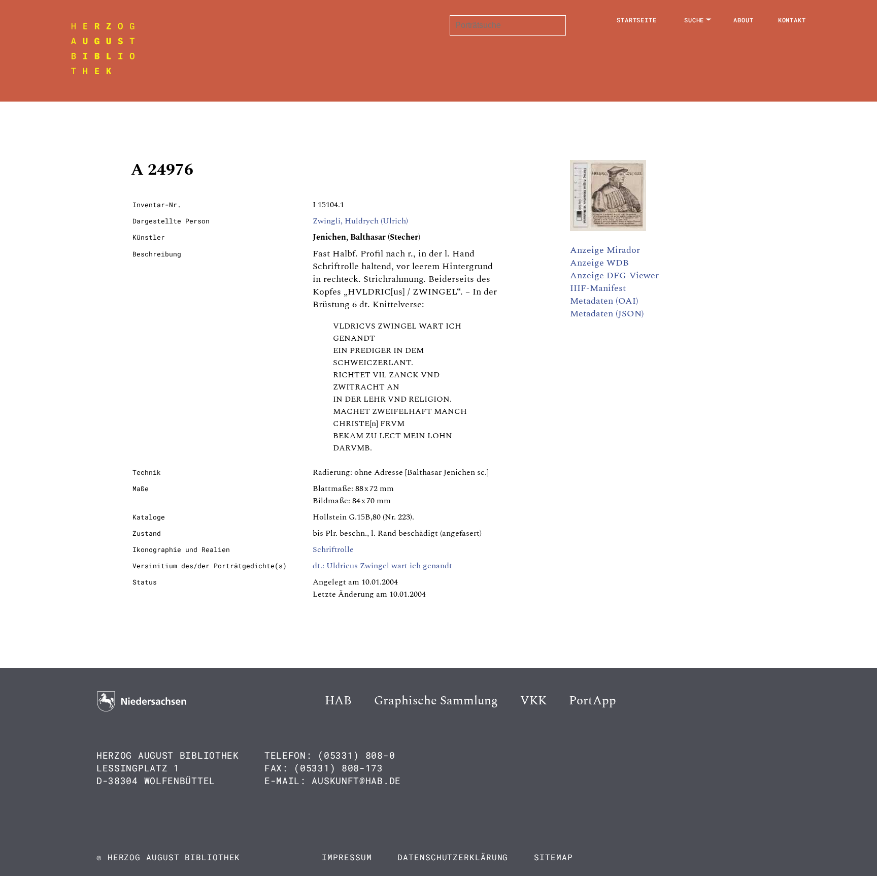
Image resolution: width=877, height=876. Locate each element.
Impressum (347, 857)
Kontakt (792, 20)
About (743, 20)
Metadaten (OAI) (604, 301)
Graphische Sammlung (436, 701)
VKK (533, 701)
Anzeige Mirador (605, 250)
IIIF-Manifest (598, 288)
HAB (338, 701)
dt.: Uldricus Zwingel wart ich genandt (382, 566)
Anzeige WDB (599, 263)
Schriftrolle (333, 549)
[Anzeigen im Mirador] (608, 228)
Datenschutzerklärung (452, 857)
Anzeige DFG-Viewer (614, 275)
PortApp (592, 701)
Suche (694, 20)
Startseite (637, 20)
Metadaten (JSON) (607, 313)
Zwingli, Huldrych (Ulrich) (360, 221)
